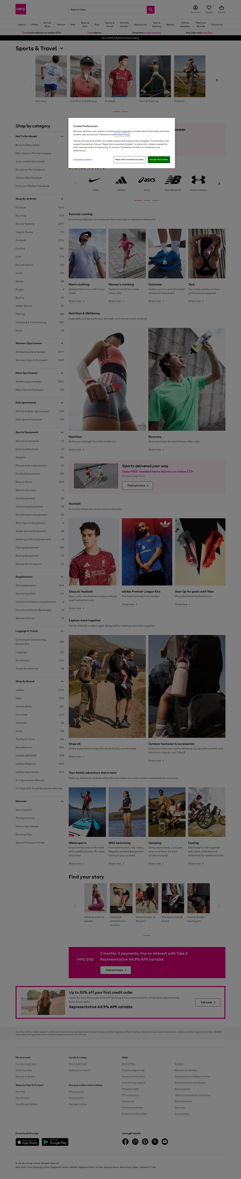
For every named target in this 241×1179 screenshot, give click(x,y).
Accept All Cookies (159, 159)
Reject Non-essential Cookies (129, 159)
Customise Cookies (82, 159)
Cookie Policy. (122, 134)
